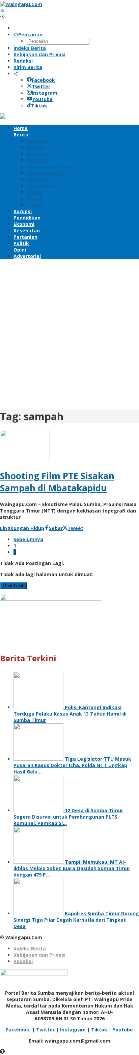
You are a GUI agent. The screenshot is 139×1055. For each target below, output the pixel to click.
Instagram (44, 93)
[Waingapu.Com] (21, 4)
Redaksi (23, 961)
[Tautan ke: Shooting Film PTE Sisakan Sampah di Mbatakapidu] (25, 459)
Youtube (42, 99)
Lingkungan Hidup (22, 528)
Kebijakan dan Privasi (39, 955)
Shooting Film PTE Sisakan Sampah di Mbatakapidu (57, 482)
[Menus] (2, 10)
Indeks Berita (29, 948)
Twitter (41, 86)
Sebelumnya (28, 539)
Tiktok (39, 105)
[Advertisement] (69, 333)
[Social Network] (15, 73)
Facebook (43, 80)
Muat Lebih (13, 585)
